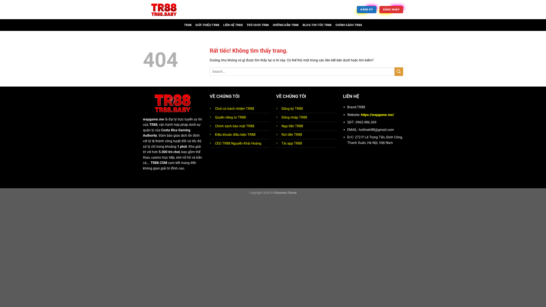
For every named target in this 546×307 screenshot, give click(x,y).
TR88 (188, 25)
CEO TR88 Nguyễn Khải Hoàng (238, 143)
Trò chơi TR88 (258, 25)
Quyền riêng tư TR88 (230, 117)
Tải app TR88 (292, 143)
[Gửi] (399, 71)
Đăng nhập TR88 (294, 117)
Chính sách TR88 (348, 25)
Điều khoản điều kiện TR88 (235, 135)
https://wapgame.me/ (377, 115)
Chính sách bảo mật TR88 (234, 126)
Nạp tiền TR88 (292, 126)
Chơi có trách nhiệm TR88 (234, 109)
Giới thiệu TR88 (207, 25)
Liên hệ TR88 (233, 25)
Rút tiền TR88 (292, 135)
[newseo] (164, 10)
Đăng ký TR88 (292, 109)
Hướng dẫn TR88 (286, 25)
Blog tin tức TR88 (317, 25)
